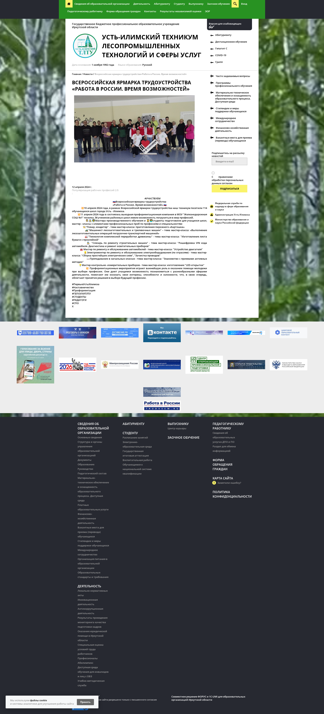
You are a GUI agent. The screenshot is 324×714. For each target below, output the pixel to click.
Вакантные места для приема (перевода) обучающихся (233, 139)
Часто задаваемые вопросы (233, 76)
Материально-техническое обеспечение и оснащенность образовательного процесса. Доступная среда (233, 97)
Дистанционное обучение (231, 41)
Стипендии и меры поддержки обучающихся (230, 110)
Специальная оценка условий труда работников (91, 649)
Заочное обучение (218, 3)
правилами (225, 176)
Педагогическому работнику (85, 11)
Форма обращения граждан (123, 11)
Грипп (219, 62)
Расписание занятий (135, 437)
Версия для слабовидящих (225, 23)
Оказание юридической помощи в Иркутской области (92, 636)
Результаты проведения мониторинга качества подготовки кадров (92, 622)
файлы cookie (38, 700)
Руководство (85, 469)
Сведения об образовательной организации (102, 3)
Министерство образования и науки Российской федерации (232, 221)
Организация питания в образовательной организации (92, 563)
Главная (76, 74)
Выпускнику (196, 3)
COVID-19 (220, 55)
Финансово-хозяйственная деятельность (232, 129)
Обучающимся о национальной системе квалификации (137, 469)
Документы (85, 460)
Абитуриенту (162, 3)
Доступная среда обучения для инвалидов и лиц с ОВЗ (93, 672)
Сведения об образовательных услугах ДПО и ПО (224, 437)
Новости (88, 74)
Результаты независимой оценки (180, 11)
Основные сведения (90, 437)
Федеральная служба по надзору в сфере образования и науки (231, 206)
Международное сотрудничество (225, 119)
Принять (85, 702)
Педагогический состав (92, 473)
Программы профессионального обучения (233, 84)
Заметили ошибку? (229, 482)
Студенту (179, 3)
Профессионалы (88, 658)
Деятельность (141, 3)
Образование (86, 464)
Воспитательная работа (137, 460)
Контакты (150, 11)
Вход (244, 3)
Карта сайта (223, 478)
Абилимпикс (85, 662)
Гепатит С (221, 48)
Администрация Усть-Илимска (232, 214)
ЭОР (207, 11)
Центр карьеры (177, 428)
